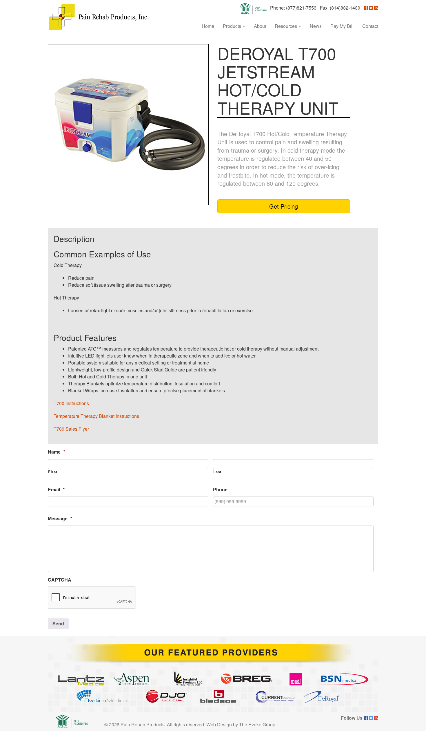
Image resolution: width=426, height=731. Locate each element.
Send (58, 623)
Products (232, 26)
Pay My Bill (342, 26)
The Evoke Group (257, 724)
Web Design (219, 724)
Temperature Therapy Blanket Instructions (96, 416)
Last (217, 471)
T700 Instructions (71, 403)
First (52, 471)
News (316, 26)
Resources (286, 26)
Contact (370, 26)
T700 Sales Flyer (71, 428)
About (260, 26)
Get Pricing (283, 206)
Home (208, 26)
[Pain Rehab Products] (98, 17)
